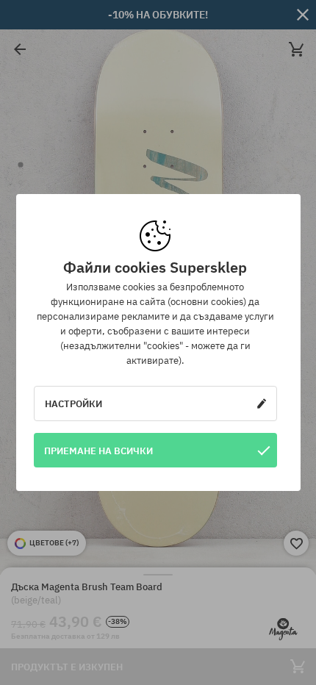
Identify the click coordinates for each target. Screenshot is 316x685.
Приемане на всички (98, 450)
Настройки (73, 403)
